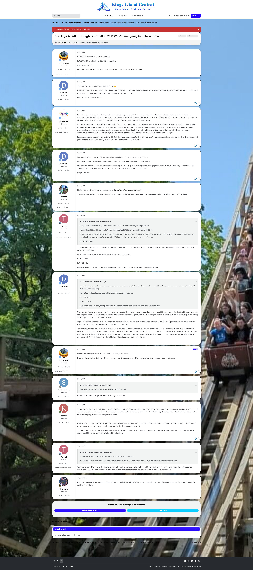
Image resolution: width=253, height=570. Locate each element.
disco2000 (64, 93)
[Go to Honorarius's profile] (63, 481)
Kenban (64, 416)
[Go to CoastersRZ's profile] (63, 114)
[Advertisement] (126, 550)
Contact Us (57, 566)
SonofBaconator (64, 390)
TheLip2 (64, 226)
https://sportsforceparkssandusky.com (127, 190)
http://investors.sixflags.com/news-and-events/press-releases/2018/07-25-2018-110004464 (110, 69)
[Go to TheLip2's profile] (63, 218)
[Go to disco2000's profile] (63, 85)
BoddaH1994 (62, 42)
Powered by (191, 566)
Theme (150, 566)
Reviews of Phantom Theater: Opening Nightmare (73, 29)
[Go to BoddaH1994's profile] (56, 42)
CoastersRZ (63, 121)
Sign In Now (163, 510)
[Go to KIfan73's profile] (63, 189)
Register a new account (90, 510)
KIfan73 (64, 197)
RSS (72, 566)
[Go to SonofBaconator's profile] (63, 382)
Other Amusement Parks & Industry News (93, 42)
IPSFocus (157, 566)
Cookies (65, 566)
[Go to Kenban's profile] (63, 408)
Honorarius (63, 489)
